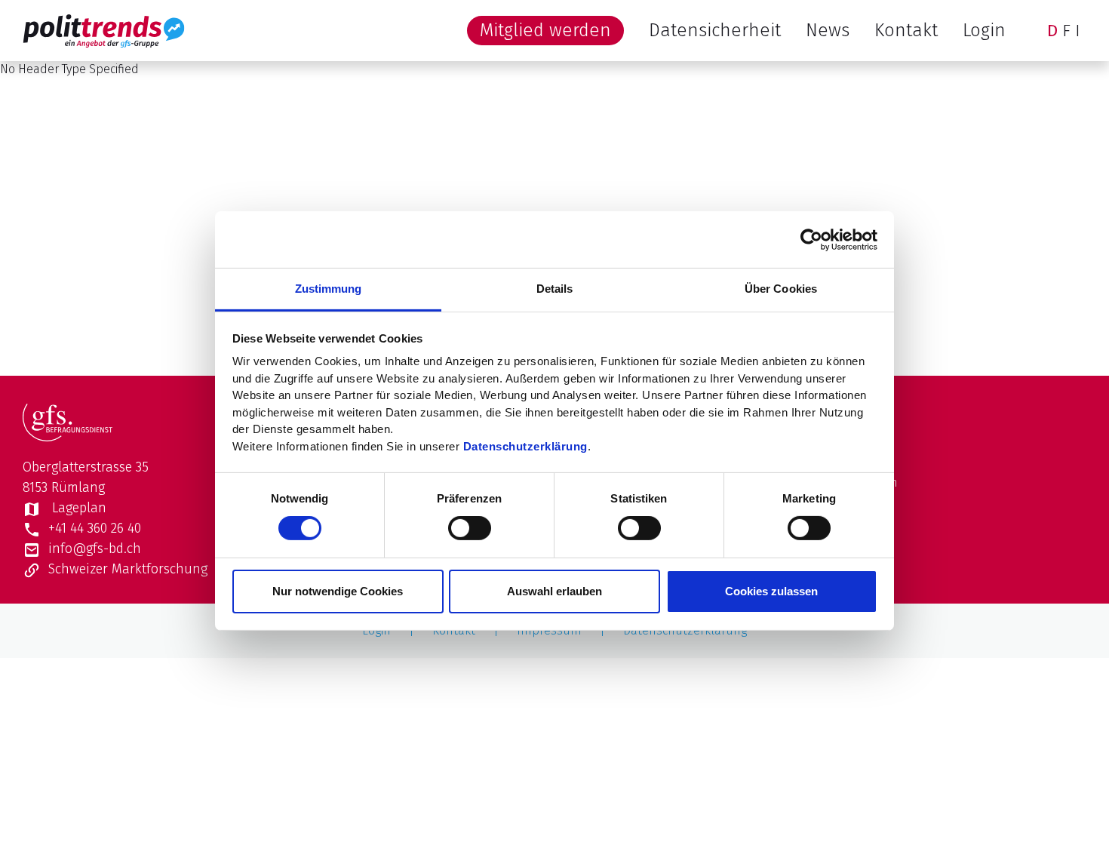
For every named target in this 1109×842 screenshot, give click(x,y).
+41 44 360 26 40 (94, 528)
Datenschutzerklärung (525, 445)
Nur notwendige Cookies (337, 591)
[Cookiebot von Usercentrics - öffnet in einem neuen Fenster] (811, 239)
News (827, 30)
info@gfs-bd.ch (94, 548)
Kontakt (906, 30)
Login (984, 30)
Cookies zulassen (771, 591)
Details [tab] (554, 288)
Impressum (549, 630)
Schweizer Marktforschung (127, 569)
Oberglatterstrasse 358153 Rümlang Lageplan (86, 487)
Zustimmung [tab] (328, 288)
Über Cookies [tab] (781, 288)
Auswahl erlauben (554, 591)
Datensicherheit (715, 30)
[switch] (469, 528)
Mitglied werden (545, 30)
